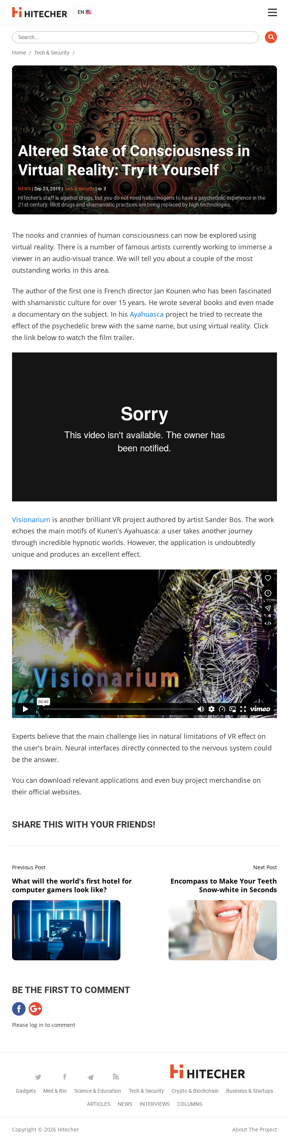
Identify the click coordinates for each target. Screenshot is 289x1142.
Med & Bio (55, 1091)
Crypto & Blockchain (195, 1091)
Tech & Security (52, 53)
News (125, 1104)
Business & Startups (249, 1091)
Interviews (155, 1104)
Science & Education (97, 1091)
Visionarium (32, 519)
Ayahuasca (148, 314)
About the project (254, 1129)
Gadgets (26, 1091)
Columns (189, 1104)
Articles (98, 1104)
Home (19, 53)
